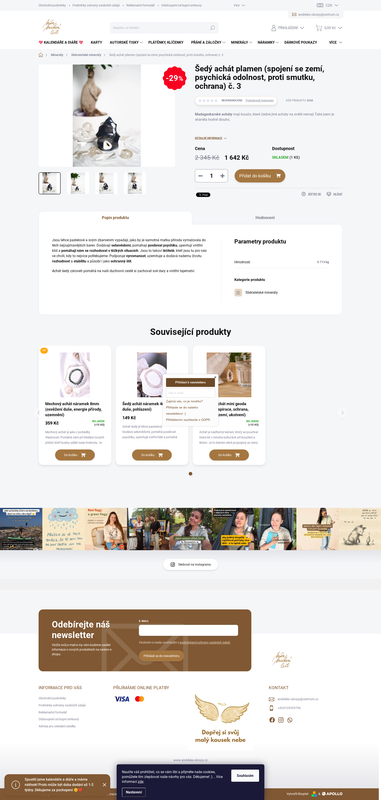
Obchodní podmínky (52, 5)
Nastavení (134, 792)
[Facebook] (272, 719)
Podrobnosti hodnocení (260, 100)
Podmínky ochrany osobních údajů (96, 5)
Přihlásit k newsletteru (190, 382)
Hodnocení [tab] (265, 217)
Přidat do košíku (255, 175)
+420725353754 (289, 708)
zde (140, 782)
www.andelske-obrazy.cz (191, 760)
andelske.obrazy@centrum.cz (298, 699)
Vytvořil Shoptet (297, 794)
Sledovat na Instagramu (194, 564)
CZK (329, 5)
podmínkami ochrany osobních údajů (205, 642)
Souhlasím (245, 776)
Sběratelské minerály (261, 292)
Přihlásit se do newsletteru (161, 656)
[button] (190, 473)
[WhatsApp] (289, 719)
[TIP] (75, 375)
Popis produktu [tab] (115, 217)
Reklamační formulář (140, 5)
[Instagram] (281, 719)
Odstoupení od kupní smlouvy (181, 5)
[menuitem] (62, 42)
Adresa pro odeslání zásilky (57, 726)
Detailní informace (208, 138)
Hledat (212, 28)
